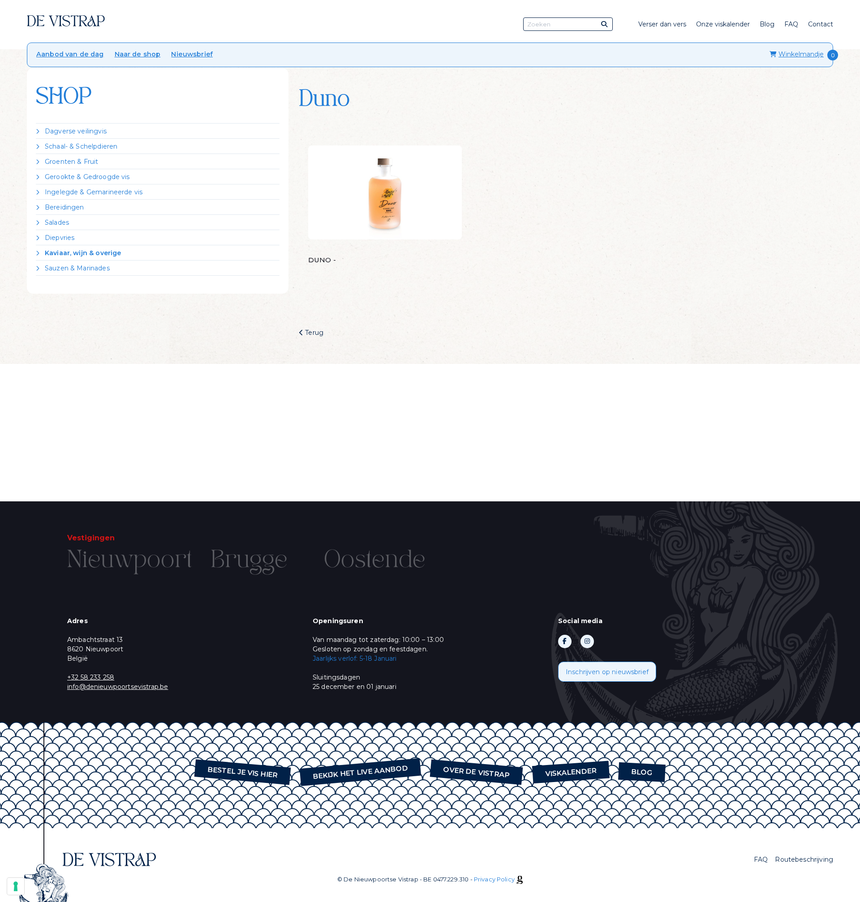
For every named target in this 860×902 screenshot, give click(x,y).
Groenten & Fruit (71, 162)
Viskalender (571, 772)
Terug (313, 333)
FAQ (791, 24)
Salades (57, 222)
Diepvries (59, 238)
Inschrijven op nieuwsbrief (607, 672)
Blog (767, 24)
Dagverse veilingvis (76, 131)
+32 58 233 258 (90, 677)
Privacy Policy (494, 879)
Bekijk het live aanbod (360, 772)
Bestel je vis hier (242, 772)
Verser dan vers (662, 24)
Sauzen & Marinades (77, 268)
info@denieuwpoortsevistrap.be (117, 687)
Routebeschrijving (804, 859)
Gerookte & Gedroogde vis (87, 177)
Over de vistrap (476, 772)
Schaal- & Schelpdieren (81, 146)
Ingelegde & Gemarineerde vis (93, 192)
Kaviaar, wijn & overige (83, 253)
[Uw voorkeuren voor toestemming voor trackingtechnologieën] (15, 886)
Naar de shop (138, 54)
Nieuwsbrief (192, 54)
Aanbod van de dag (70, 54)
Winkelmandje (801, 54)
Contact (820, 24)
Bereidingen (64, 207)
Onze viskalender (723, 24)
